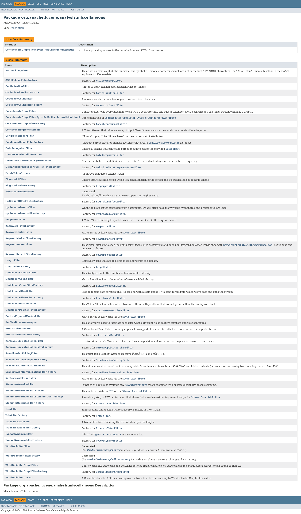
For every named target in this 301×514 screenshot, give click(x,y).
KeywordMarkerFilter (18, 232)
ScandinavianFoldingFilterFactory (26, 359)
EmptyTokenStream (17, 173)
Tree (45, 4)
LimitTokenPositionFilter (20, 303)
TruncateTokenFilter (18, 421)
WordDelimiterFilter (17, 446)
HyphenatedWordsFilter (20, 207)
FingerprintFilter (15, 179)
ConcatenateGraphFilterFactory (25, 123)
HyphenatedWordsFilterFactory (25, 213)
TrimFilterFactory (16, 415)
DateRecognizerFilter (18, 148)
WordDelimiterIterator (19, 477)
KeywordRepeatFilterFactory (23, 254)
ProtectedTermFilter (18, 328)
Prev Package (9, 10)
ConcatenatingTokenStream (23, 129)
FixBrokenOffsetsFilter (19, 191)
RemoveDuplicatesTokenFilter (24, 341)
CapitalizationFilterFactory (22, 92)
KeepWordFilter (15, 219)
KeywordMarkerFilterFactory (23, 238)
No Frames (58, 10)
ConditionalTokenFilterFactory (24, 142)
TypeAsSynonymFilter (18, 434)
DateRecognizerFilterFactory (23, 154)
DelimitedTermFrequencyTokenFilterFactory (32, 167)
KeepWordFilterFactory (19, 226)
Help (69, 4)
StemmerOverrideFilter (19, 384)
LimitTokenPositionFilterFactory (25, 310)
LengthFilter (13, 260)
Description (17, 27)
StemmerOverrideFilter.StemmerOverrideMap (34, 396)
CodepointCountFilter (18, 98)
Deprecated (57, 4)
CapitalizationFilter (17, 86)
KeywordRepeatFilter (18, 244)
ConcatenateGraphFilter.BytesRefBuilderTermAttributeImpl (42, 117)
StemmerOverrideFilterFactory (24, 403)
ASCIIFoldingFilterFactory (21, 80)
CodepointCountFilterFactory (23, 104)
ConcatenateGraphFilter (20, 111)
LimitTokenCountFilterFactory (24, 285)
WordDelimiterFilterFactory (22, 455)
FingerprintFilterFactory (20, 185)
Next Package (27, 10)
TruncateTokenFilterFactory (22, 427)
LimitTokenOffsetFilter (19, 291)
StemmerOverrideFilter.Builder (24, 390)
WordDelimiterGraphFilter (21, 465)
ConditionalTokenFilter (19, 136)
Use (39, 4)
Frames (45, 10)
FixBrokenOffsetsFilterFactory (24, 201)
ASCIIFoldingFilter (16, 70)
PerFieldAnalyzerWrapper (21, 322)
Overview (6, 4)
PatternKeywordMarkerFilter (23, 316)
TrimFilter (11, 409)
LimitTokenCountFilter (19, 279)
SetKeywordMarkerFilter (20, 378)
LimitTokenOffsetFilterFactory (24, 297)
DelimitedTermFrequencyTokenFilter (28, 160)
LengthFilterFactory (17, 266)
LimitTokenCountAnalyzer (21, 272)
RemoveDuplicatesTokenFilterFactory (29, 347)
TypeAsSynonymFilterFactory (23, 440)
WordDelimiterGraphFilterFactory (26, 471)
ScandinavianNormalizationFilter (26, 365)
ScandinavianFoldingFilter (21, 353)
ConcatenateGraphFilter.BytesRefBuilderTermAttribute (39, 49)
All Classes (78, 10)
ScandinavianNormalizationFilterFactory (30, 372)
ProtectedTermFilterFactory (22, 334)
